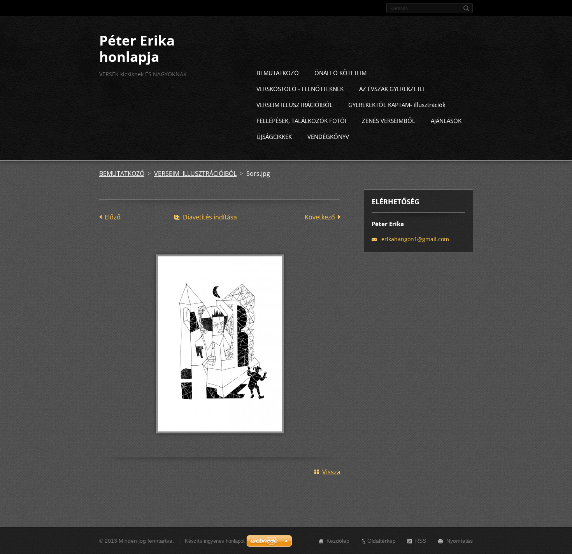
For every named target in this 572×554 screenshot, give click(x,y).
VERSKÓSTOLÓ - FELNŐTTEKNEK (300, 89)
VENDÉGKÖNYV (328, 136)
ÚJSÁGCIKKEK (274, 136)
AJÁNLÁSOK (446, 120)
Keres (466, 8)
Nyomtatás (459, 541)
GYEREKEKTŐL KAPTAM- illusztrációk (397, 105)
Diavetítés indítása (210, 217)
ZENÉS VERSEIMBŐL (388, 120)
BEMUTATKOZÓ (277, 73)
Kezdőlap (337, 541)
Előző (113, 217)
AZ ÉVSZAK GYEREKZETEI (392, 89)
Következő (320, 217)
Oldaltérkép (381, 541)
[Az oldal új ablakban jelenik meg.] (219, 439)
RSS (420, 541)
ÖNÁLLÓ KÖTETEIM (340, 73)
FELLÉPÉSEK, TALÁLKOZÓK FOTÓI (301, 120)
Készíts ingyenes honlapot (215, 541)
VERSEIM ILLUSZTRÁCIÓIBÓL (294, 105)
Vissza (331, 472)
